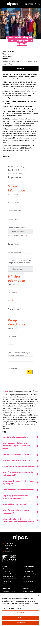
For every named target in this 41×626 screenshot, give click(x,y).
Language (29, 4)
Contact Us (5, 584)
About (4, 566)
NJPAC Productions (8, 576)
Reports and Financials (9, 579)
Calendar (26, 579)
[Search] (39, 4)
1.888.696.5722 (9, 548)
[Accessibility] (36, 4)
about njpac (6, 569)
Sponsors (26, 588)
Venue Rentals (6, 574)
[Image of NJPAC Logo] (15, 4)
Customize (20, 612)
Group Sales (26, 576)
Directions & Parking (29, 574)
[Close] (38, 595)
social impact (6, 571)
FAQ (24, 584)
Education (6, 588)
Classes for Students (8, 591)
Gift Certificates (28, 581)
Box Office (26, 569)
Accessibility (9, 551)
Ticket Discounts (28, 571)
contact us (21, 68)
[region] (20, 609)
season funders (28, 591)
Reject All (20, 617)
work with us (6, 581)
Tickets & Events (28, 566)
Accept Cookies (20, 623)
